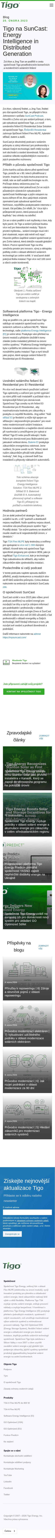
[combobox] (10, 1531)
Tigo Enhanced (21, 555)
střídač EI (7, 417)
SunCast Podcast (34, 116)
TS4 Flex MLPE (16, 541)
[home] (10, 5)
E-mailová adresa (11, 1207)
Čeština (8, 1531)
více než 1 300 (27, 545)
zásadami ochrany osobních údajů (32, 1220)
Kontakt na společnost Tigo (24, 692)
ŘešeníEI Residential (35, 130)
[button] (51, 5)
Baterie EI (33, 442)
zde (5, 587)
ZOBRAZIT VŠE (44, 737)
